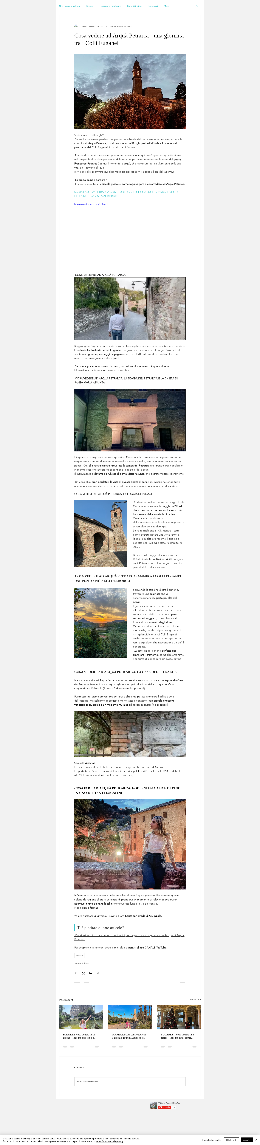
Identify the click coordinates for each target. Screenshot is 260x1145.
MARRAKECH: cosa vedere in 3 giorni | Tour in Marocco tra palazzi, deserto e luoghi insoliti (129, 1036)
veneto (79, 955)
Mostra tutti (195, 999)
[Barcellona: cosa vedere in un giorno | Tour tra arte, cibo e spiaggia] (81, 1017)
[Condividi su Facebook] (75, 973)
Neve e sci (153, 6)
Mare (166, 6)
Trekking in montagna (110, 6)
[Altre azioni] (184, 26)
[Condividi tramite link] (97, 973)
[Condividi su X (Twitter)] (83, 973)
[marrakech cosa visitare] (130, 1017)
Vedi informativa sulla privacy (109, 1141)
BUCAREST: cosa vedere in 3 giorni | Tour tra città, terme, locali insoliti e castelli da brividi (179, 1036)
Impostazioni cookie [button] (211, 1139)
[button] (196, 6)
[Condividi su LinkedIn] (90, 973)
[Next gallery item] (182, 92)
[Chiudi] (256, 1140)
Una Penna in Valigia (69, 6)
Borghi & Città (134, 6)
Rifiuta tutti (231, 1139)
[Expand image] (130, 91)
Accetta (246, 1139)
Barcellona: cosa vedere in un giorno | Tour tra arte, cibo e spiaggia (79, 1036)
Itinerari (89, 6)
